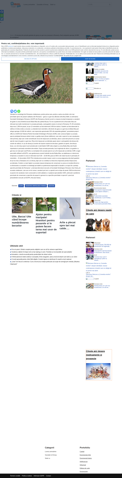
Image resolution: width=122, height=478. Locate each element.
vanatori (51, 185)
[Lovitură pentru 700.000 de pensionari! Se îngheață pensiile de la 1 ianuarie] (90, 245)
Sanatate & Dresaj (51, 455)
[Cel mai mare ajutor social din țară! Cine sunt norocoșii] (90, 96)
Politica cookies (27, 476)
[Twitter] (15, 111)
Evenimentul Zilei (85, 455)
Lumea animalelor (50, 451)
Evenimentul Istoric (86, 458)
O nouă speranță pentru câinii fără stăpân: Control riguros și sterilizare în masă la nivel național (41, 259)
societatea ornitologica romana (36, 185)
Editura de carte (85, 468)
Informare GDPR (39, 476)
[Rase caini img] (98, 231)
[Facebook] (11, 111)
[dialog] (61, 51)
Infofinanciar (84, 461)
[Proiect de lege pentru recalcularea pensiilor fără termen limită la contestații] (90, 203)
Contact (48, 476)
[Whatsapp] (18, 111)
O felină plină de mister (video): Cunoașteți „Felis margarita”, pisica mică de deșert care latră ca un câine (44, 257)
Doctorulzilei (84, 471)
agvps (21, 185)
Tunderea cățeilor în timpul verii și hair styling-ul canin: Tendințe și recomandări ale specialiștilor (42, 252)
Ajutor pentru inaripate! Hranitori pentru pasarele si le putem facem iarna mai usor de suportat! (46, 223)
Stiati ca (47, 458)
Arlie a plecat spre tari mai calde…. (67, 225)
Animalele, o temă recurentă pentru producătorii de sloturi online (31, 254)
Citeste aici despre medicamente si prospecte (95, 355)
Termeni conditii (15, 476)
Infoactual (83, 465)
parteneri (10, 46)
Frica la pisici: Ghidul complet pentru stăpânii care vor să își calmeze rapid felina (37, 249)
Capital (82, 451)
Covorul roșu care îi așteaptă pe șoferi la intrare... (100, 64)
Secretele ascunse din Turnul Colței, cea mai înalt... (101, 72)
